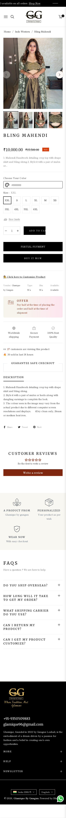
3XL (7, 209)
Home (7, 31)
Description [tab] (13, 377)
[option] (33, 73)
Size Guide (14, 219)
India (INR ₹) (24, 792)
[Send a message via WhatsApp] (60, 799)
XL (36, 200)
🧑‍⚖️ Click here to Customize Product (24, 276)
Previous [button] (6, 74)
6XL (35, 209)
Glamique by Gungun (26, 798)
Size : (9, 192)
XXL (7, 200)
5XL (26, 209)
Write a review (33, 473)
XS (55, 200)
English (45, 792)
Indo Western (22, 31)
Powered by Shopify (51, 798)
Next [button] (59, 74)
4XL (16, 209)
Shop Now (33, 3)
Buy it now (33, 258)
